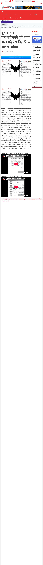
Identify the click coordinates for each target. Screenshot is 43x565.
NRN (25, 26)
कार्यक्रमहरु (4, 18)
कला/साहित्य (16, 15)
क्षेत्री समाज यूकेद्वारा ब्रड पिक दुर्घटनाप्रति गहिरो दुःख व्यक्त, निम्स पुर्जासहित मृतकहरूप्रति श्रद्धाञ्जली (37, 57)
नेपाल (7, 15)
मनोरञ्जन (21, 15)
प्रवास (11, 15)
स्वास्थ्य (26, 15)
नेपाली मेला (34, 26)
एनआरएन (16, 18)
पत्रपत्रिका (30, 15)
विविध (38, 1)
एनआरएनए (8, 26)
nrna (29, 26)
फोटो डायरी (11, 18)
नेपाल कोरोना (15, 27)
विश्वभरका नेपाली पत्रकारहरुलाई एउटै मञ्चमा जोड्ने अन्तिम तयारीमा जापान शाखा (37, 65)
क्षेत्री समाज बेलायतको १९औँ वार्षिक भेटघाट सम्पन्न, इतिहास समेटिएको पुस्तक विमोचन (37, 73)
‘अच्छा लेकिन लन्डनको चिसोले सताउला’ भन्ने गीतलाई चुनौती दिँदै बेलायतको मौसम (37, 49)
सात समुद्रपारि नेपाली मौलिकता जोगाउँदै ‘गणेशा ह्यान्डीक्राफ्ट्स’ (37, 81)
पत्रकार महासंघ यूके (8, 27)
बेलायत (3, 15)
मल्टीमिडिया (36, 15)
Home (41, 1)
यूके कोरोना (14, 26)
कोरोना (3, 26)
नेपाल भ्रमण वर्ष (20, 26)
